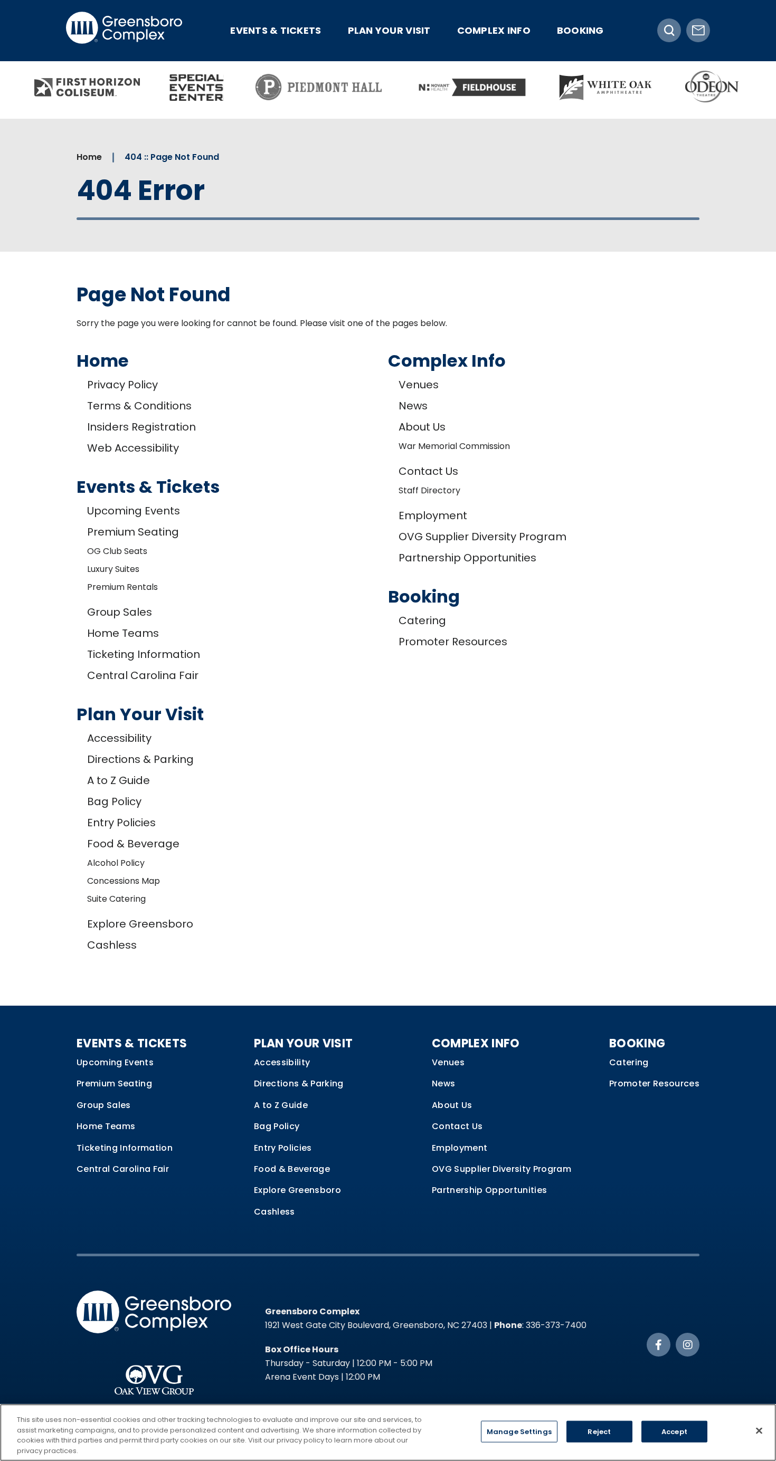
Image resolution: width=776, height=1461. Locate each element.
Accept (674, 1432)
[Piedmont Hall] (319, 87)
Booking (580, 30)
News (413, 405)
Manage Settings (519, 1432)
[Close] (759, 1430)
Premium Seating (133, 531)
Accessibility (119, 738)
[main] (388, 562)
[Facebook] (658, 1345)
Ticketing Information (143, 654)
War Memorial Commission (454, 446)
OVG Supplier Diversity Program (482, 536)
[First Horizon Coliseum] (87, 87)
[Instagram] (687, 1345)
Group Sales (119, 612)
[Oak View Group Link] (154, 1375)
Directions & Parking (140, 759)
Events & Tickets (275, 30)
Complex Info (494, 30)
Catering (422, 620)
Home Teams (123, 633)
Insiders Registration (141, 426)
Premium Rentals (122, 587)
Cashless (112, 945)
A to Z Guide (118, 780)
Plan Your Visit (389, 30)
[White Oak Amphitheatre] (605, 88)
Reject (599, 1432)
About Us (422, 426)
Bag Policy (114, 801)
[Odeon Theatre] (712, 87)
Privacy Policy (122, 384)
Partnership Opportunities (467, 557)
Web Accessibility (133, 448)
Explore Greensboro (140, 923)
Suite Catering (116, 899)
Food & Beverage (133, 843)
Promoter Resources (453, 641)
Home (89, 157)
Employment (433, 515)
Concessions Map (123, 881)
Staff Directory (429, 490)
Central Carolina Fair (142, 675)
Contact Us (428, 471)
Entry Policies (121, 822)
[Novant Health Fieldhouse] (469, 87)
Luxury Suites (113, 569)
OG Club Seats (117, 551)
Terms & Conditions (139, 405)
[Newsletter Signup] (698, 30)
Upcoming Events (133, 510)
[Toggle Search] (669, 30)
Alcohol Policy (116, 863)
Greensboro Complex (124, 30)
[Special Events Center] (196, 87)
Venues (419, 384)
